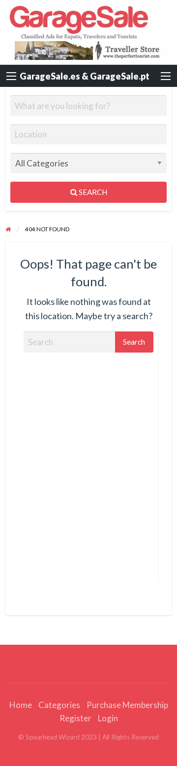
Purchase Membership (127, 705)
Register (75, 718)
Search (92, 192)
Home (20, 705)
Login (108, 718)
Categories (59, 705)
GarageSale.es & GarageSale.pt (84, 76)
